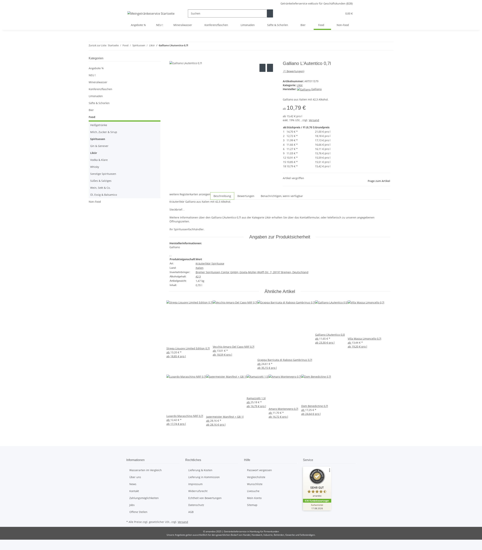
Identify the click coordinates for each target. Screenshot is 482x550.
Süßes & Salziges (100, 181)
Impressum (195, 484)
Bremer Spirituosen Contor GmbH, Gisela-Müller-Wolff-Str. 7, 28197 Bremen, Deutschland (252, 272)
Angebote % (96, 68)
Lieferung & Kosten (200, 470)
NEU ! (92, 75)
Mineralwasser (98, 82)
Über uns (135, 477)
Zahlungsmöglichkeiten (144, 498)
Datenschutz (196, 505)
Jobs (132, 505)
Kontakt (134, 491)
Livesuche (253, 491)
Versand (314, 120)
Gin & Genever (99, 146)
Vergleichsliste (256, 477)
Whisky (94, 167)
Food (92, 117)
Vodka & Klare (99, 160)
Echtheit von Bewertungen (205, 498)
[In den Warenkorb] (172, 59)
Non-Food (95, 201)
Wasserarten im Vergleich (145, 470)
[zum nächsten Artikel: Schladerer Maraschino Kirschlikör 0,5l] (198, 46)
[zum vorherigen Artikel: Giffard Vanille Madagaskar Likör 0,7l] (191, 46)
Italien (200, 268)
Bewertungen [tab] (245, 196)
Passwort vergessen (259, 470)
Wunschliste (254, 484)
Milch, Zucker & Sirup (103, 132)
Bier (91, 110)
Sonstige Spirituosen (103, 174)
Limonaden (96, 96)
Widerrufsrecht (197, 491)
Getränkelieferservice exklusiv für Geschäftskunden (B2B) (317, 3)
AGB (191, 512)
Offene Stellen (138, 512)
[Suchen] (270, 13)
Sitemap (252, 505)
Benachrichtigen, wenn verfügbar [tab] (282, 196)
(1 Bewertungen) (294, 71)
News (132, 484)
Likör (300, 85)
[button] (332, 13)
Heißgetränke (98, 125)
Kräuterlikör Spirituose (210, 263)
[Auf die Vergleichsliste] (262, 68)
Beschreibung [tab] (222, 196)
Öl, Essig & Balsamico (103, 194)
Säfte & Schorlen (99, 103)
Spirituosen (97, 139)
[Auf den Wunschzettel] (270, 68)
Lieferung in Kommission (204, 477)
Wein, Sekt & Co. (100, 187)
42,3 (198, 276)
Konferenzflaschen (100, 89)
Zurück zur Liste (97, 45)
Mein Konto (254, 498)
